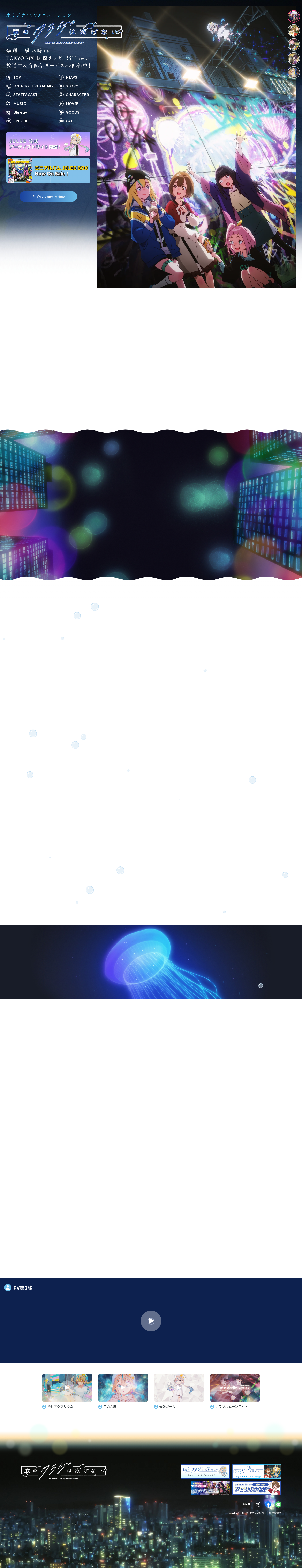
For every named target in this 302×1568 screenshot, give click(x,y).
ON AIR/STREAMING (33, 86)
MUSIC (19, 103)
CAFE (71, 121)
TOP (17, 77)
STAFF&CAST (25, 94)
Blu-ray (20, 112)
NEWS (71, 77)
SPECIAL (21, 121)
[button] (38, 1170)
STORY (72, 86)
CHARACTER (77, 94)
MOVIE (72, 103)
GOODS (73, 112)
